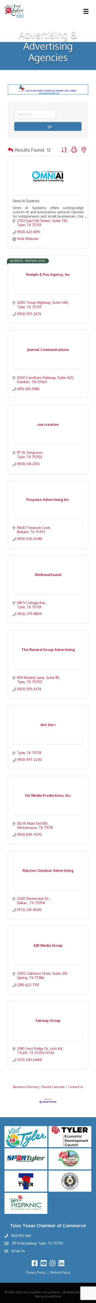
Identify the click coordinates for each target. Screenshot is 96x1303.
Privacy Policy (36, 1272)
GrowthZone (52, 1296)
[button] (10, 150)
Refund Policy (60, 1272)
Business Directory (26, 1087)
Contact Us (75, 1087)
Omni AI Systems (26, 201)
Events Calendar (53, 1087)
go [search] (50, 126)
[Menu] (86, 11)
